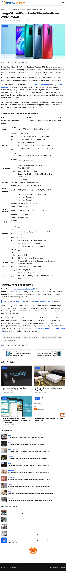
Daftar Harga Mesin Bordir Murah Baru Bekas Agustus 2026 (26, 520)
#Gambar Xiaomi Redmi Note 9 (11, 337)
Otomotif (10, 456)
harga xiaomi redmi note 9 (24, 289)
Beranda (3, 9)
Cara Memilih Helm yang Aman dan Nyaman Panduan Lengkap (27, 458)
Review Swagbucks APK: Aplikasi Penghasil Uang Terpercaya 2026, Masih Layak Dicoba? (16, 420)
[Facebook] (8, 62)
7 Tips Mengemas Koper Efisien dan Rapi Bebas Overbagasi (26, 437)
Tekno (10, 9)
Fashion (10, 484)
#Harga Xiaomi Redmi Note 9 (31, 337)
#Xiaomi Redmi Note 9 (8, 340)
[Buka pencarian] (59, 2)
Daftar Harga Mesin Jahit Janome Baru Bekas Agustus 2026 (26, 534)
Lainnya (10, 511)
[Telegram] (19, 62)
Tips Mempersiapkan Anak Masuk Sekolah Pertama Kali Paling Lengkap (30, 500)
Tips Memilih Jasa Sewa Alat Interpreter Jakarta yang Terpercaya (28, 465)
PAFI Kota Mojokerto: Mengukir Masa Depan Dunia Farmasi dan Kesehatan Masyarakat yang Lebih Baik (35, 541)
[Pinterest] (22, 62)
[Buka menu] (63, 3)
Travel (9, 435)
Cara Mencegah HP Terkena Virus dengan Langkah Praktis (14, 389)
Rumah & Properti (13, 449)
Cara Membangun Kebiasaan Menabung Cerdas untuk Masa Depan (29, 479)
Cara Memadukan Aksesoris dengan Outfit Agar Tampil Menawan (28, 486)
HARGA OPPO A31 (19, 301)
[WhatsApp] (15, 62)
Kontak (62, 568)
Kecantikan (11, 470)
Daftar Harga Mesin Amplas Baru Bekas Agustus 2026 (24, 513)
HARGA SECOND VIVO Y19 (43, 301)
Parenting (10, 498)
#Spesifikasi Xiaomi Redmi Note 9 (51, 337)
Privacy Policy (54, 568)
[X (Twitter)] (12, 62)
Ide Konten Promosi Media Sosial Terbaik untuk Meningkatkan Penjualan (30, 493)
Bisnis (9, 463)
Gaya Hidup (11, 477)
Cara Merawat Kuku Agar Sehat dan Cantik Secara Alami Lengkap (28, 472)
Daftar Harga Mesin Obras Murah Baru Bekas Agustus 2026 (26, 527)
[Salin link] (26, 62)
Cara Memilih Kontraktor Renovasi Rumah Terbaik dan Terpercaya (28, 451)
